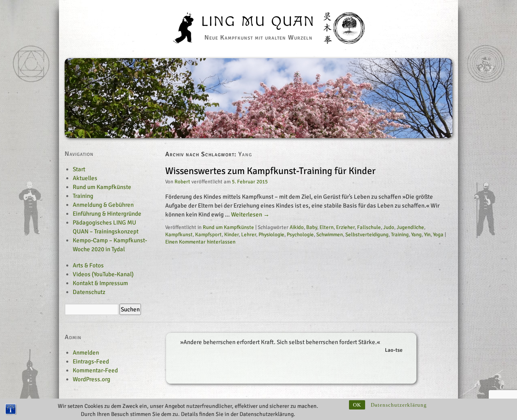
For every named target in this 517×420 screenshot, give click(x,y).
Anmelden (86, 352)
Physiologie (271, 234)
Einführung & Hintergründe (107, 213)
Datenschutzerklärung (399, 405)
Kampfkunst (179, 234)
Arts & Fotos (88, 265)
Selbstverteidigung (367, 234)
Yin (427, 234)
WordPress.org (91, 379)
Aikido (297, 227)
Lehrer (248, 234)
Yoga (438, 234)
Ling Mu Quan (258, 22)
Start (79, 169)
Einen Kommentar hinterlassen (200, 242)
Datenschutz (89, 292)
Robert (182, 181)
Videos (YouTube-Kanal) (103, 274)
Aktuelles (85, 178)
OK (357, 405)
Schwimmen (329, 234)
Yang (416, 234)
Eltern (326, 227)
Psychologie (300, 234)
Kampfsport (208, 234)
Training (400, 234)
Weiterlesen (250, 214)
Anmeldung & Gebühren (103, 204)
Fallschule (369, 227)
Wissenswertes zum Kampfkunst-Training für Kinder (270, 171)
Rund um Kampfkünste (228, 227)
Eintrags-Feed (91, 361)
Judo (388, 227)
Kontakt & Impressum (100, 283)
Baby (311, 227)
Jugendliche (410, 227)
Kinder (231, 234)
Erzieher (345, 227)
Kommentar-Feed (95, 370)
